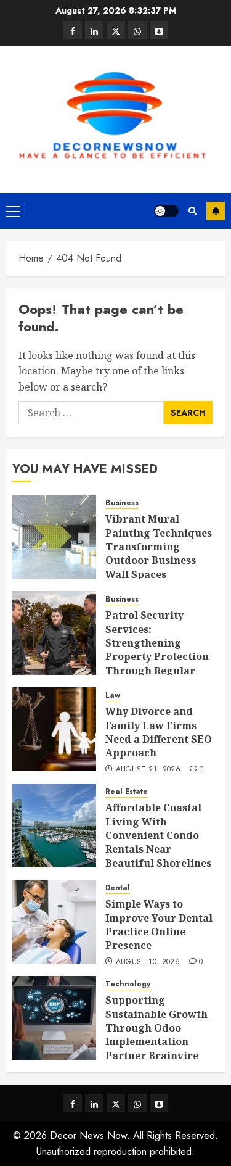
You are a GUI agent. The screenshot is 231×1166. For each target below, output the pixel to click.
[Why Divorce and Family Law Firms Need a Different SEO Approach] (54, 729)
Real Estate (126, 792)
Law (112, 695)
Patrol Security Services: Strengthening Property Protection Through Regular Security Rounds (157, 649)
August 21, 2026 (148, 770)
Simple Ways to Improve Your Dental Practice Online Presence (159, 924)
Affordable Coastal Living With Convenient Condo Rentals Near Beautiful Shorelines (158, 835)
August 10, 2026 (148, 962)
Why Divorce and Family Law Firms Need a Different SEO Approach (158, 732)
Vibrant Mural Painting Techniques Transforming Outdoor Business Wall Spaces (158, 546)
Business (122, 503)
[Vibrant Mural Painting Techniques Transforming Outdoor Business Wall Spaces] (54, 537)
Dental (117, 888)
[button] (13, 211)
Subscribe (215, 211)
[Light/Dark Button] (166, 211)
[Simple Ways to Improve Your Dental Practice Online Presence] (54, 922)
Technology (127, 984)
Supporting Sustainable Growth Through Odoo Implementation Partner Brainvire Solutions (156, 1034)
